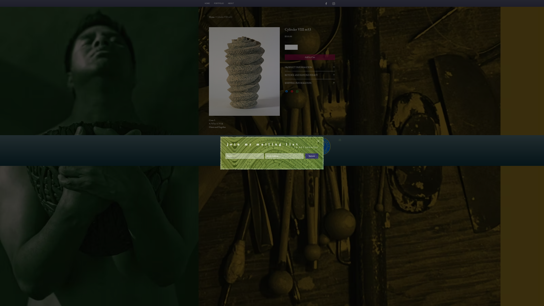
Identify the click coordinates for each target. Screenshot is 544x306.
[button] (318, 141)
